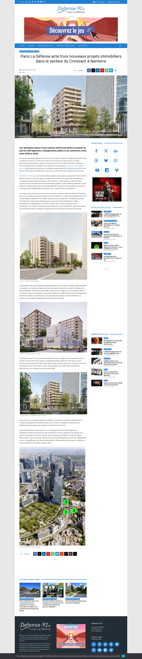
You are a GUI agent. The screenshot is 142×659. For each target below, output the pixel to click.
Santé (105, 369)
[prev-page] (92, 265)
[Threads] (29, 1)
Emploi (106, 242)
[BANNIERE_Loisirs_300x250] (107, 189)
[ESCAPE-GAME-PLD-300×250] (71, 636)
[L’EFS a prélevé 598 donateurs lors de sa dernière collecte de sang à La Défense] (96, 372)
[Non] (140, 656)
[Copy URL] (75, 554)
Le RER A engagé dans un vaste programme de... (112, 215)
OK (123, 656)
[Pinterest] (102, 70)
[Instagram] (35, 1)
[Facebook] (20, 1)
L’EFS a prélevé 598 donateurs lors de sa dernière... (111, 373)
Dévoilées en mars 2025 (27, 176)
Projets (36, 51)
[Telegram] (111, 70)
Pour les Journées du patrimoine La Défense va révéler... (113, 236)
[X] (93, 70)
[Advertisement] (54, 565)
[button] (120, 46)
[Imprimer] (70, 554)
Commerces (107, 253)
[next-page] (95, 265)
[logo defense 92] (71, 9)
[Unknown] (71, 29)
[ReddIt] (62, 554)
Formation (107, 358)
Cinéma (106, 338)
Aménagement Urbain (26, 51)
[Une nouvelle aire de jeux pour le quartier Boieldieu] (76, 590)
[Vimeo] (44, 1)
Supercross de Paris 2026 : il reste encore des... (113, 384)
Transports (107, 211)
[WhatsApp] (107, 70)
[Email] (66, 554)
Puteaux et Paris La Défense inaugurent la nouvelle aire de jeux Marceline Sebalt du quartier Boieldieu (53, 604)
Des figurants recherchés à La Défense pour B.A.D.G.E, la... (113, 342)
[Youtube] (38, 1)
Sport (106, 380)
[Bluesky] (32, 1)
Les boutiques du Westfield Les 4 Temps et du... (113, 258)
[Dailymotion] (41, 1)
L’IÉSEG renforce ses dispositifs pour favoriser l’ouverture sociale (113, 362)
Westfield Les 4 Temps (110, 220)
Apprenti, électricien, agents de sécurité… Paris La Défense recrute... (113, 247)
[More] (116, 70)
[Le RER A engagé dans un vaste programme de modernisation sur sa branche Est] (96, 214)
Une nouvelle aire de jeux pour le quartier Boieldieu (75, 602)
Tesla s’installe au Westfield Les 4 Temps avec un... (112, 225)
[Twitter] (23, 1)
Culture (106, 231)
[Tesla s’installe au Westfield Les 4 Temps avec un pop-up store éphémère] (96, 223)
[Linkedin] (26, 1)
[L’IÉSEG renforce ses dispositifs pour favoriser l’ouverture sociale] (96, 361)
